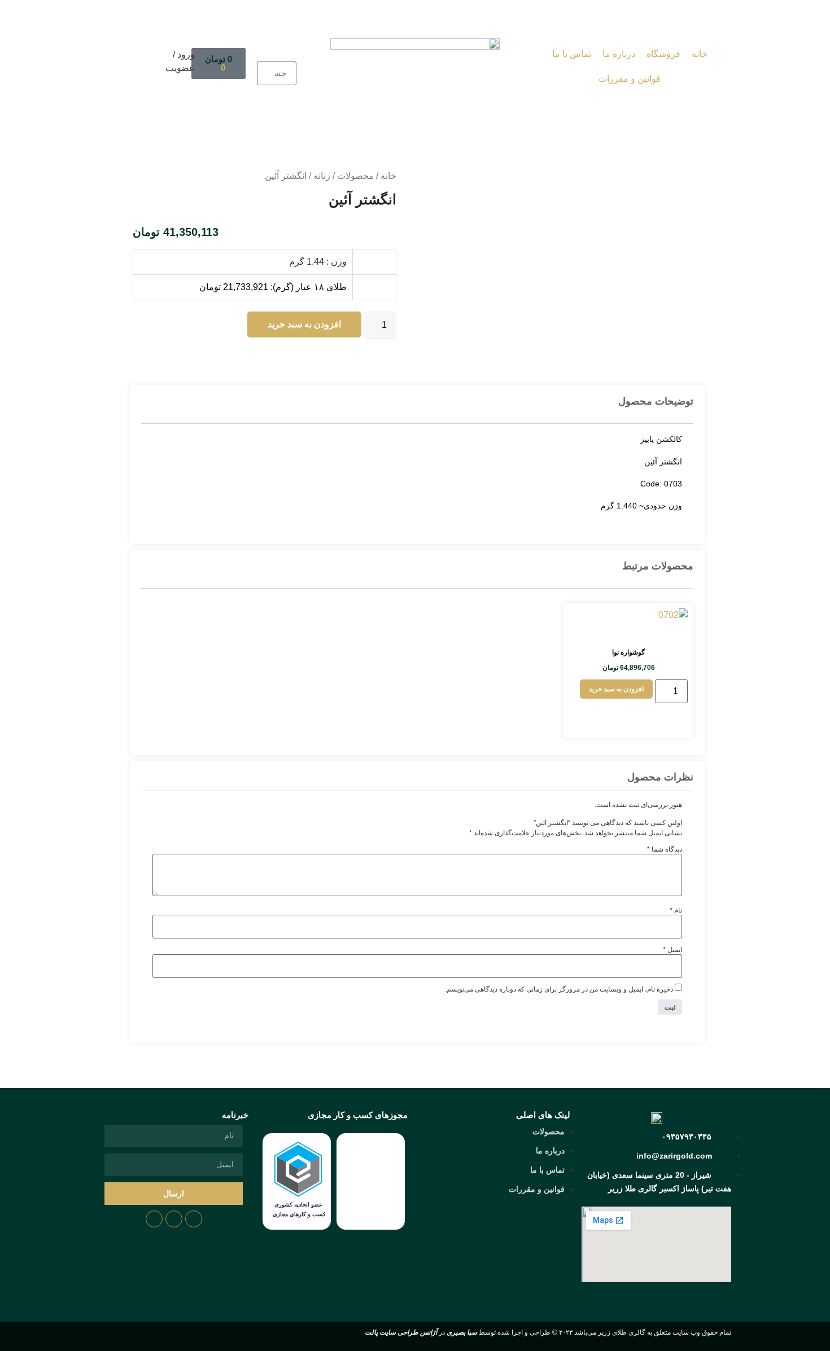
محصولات (355, 176)
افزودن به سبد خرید (304, 324)
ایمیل (672, 949)
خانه (388, 176)
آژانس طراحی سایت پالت (401, 1332)
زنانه (321, 176)
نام (676, 910)
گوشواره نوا (628, 652)
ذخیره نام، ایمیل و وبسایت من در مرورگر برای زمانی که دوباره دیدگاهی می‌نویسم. (559, 989)
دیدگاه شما (664, 849)
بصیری (462, 1332)
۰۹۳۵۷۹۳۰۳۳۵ (686, 1136)
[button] (276, 55)
